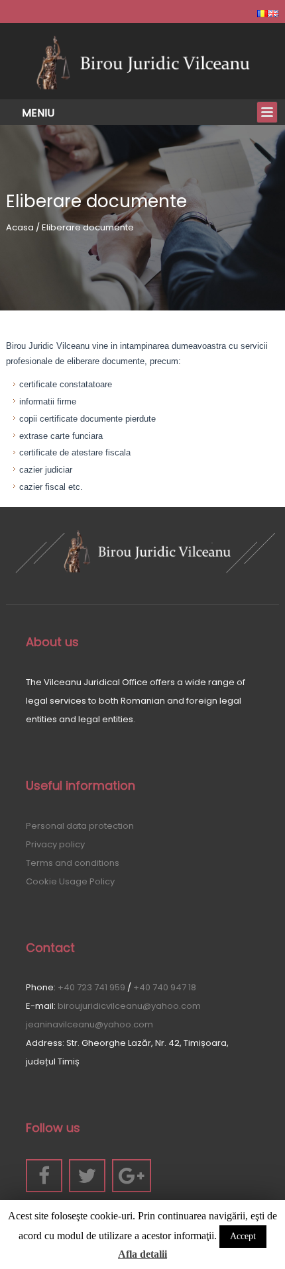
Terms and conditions (72, 863)
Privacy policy (55, 844)
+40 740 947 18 (164, 987)
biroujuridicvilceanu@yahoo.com (129, 1006)
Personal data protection (80, 826)
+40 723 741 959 (91, 987)
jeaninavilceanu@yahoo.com (89, 1024)
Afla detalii (142, 1254)
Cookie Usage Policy (70, 881)
